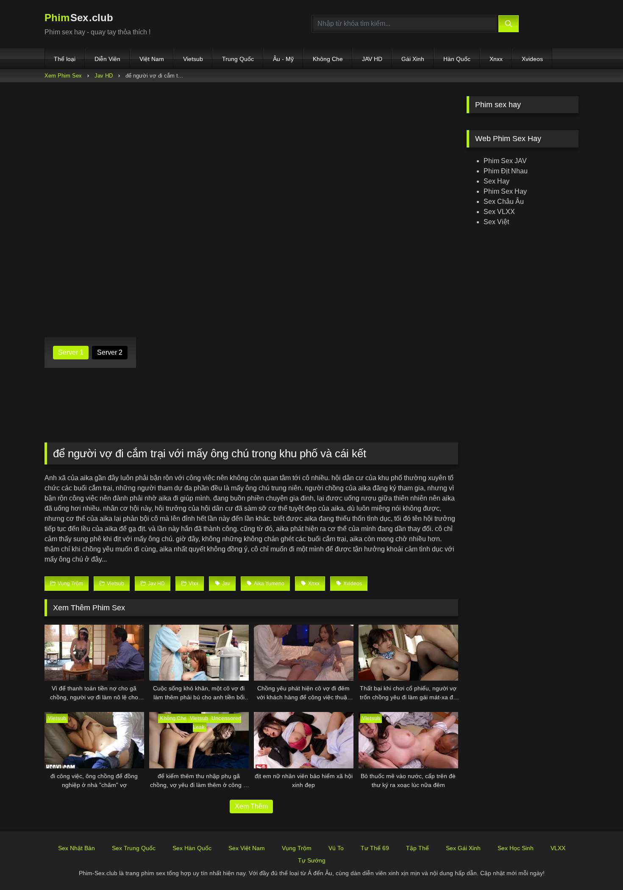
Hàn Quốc (456, 59)
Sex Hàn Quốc (191, 848)
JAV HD (372, 59)
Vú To (336, 848)
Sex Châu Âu (504, 201)
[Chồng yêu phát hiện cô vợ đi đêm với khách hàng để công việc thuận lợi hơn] (303, 653)
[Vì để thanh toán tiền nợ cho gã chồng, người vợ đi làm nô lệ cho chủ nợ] (94, 653)
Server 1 (70, 352)
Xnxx (496, 59)
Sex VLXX (499, 211)
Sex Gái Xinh (463, 848)
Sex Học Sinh (516, 848)
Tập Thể (417, 848)
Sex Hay (496, 181)
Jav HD (104, 75)
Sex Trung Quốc (134, 848)
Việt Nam (151, 59)
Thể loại (64, 59)
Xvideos (532, 59)
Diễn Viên (107, 59)
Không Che (328, 59)
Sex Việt (496, 221)
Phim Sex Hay (505, 191)
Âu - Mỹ (283, 59)
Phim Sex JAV (505, 160)
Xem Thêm (251, 806)
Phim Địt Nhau (506, 171)
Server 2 (109, 352)
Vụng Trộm (297, 848)
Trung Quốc (238, 59)
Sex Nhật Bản (76, 848)
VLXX (558, 848)
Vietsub (193, 59)
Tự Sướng (311, 860)
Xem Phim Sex (63, 75)
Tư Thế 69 (375, 848)
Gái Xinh (412, 59)
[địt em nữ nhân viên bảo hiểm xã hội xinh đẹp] (303, 740)
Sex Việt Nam (246, 848)
